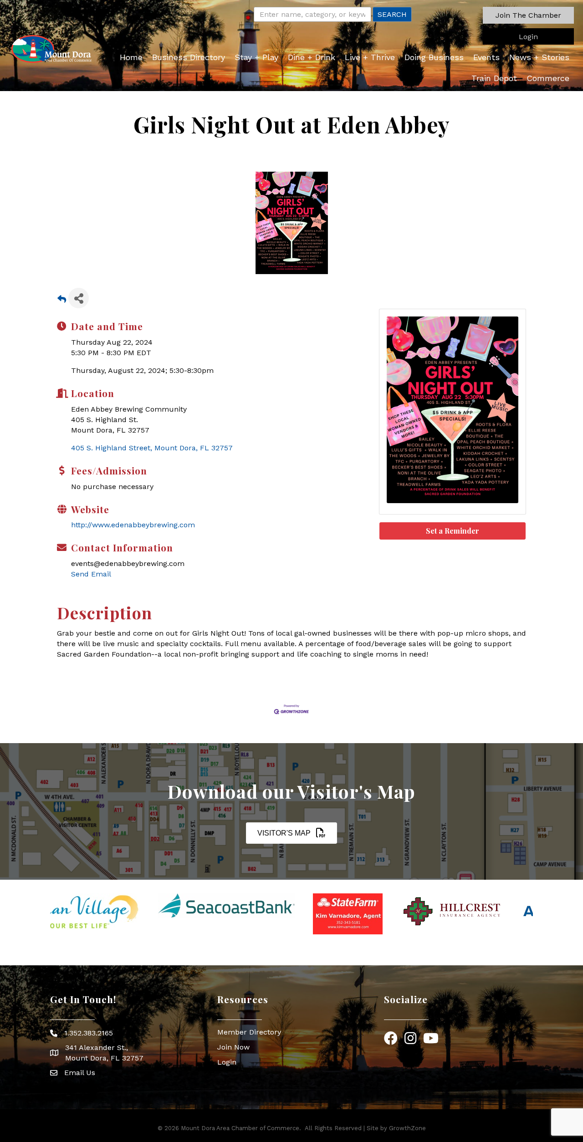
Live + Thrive (370, 57)
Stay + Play (256, 57)
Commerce (548, 78)
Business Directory (188, 57)
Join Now (233, 1047)
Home (131, 57)
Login (226, 1062)
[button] (528, 15)
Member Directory (249, 1032)
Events (486, 57)
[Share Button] (78, 298)
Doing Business (434, 57)
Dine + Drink (311, 57)
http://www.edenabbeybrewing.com (133, 524)
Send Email (91, 574)
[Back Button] (61, 300)
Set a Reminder (452, 530)
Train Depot (494, 78)
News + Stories (539, 57)
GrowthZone (407, 1128)
